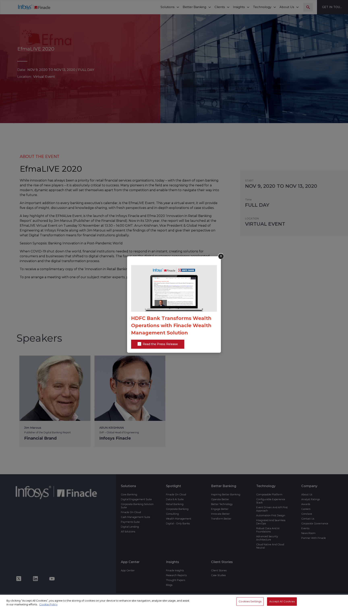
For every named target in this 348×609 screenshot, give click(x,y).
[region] (174, 602)
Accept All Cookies (281, 601)
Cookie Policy (48, 604)
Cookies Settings (250, 601)
